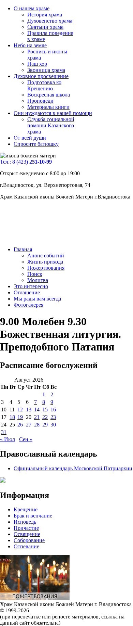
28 (37, 424)
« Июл (7, 439)
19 (20, 417)
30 (53, 424)
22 (45, 417)
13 (28, 409)
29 (45, 424)
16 (53, 409)
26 (20, 424)
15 (45, 409)
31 (3, 432)
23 (53, 417)
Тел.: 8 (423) (26, 162)
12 (20, 409)
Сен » (25, 439)
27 (28, 424)
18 (12, 417)
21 (37, 417)
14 (37, 409)
